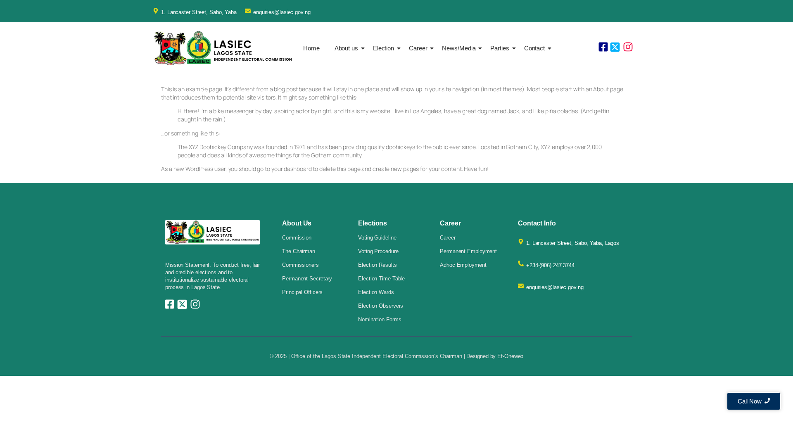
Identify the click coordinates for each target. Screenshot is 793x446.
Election (383, 48)
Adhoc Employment (463, 265)
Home (311, 48)
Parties (499, 48)
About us (346, 48)
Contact (534, 48)
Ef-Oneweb (510, 356)
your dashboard (291, 169)
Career (418, 48)
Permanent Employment (468, 251)
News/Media (458, 48)
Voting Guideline (377, 238)
